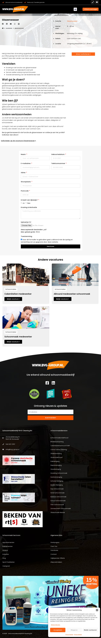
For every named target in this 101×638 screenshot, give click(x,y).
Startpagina (54, 542)
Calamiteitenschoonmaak (60, 446)
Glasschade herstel (57, 512)
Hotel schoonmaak (57, 493)
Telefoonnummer (58, 163)
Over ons (53, 546)
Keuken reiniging (56, 485)
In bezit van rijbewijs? (29, 200)
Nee (28, 203)
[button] (97, 610)
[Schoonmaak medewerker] (25, 317)
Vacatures (54, 550)
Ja (23, 203)
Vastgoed (6, 566)
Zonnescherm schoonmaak (60, 508)
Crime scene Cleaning (58, 449)
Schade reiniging (56, 481)
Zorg (4, 558)
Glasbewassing (56, 453)
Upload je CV (26, 222)
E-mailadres (26, 163)
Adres (23, 172)
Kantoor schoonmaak (58, 497)
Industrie (5, 554)
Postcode (25, 191)
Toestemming (26, 236)
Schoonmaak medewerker (18, 336)
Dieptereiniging (56, 465)
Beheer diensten (55, 625)
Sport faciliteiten (8, 562)
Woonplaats (26, 182)
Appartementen (8, 542)
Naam (23, 154)
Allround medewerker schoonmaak (72, 293)
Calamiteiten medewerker (18, 293)
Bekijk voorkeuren (90, 630)
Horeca (5, 550)
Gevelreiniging (55, 469)
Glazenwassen (72, 21)
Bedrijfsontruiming (57, 442)
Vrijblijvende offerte (57, 558)
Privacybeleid (69, 634)
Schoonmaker (10, 289)
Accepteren (58, 630)
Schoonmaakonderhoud (59, 438)
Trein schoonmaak (57, 505)
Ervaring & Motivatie (29, 207)
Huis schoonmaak (57, 489)
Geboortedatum (58, 154)
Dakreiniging (54, 461)
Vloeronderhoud (56, 457)
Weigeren (74, 630)
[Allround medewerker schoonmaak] (75, 275)
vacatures (9, 28)
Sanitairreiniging (56, 477)
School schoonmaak (57, 501)
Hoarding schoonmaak (58, 473)
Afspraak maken (56, 562)
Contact (53, 554)
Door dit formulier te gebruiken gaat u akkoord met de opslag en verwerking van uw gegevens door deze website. (47, 240)
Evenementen (7, 546)
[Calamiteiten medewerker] (25, 275)
